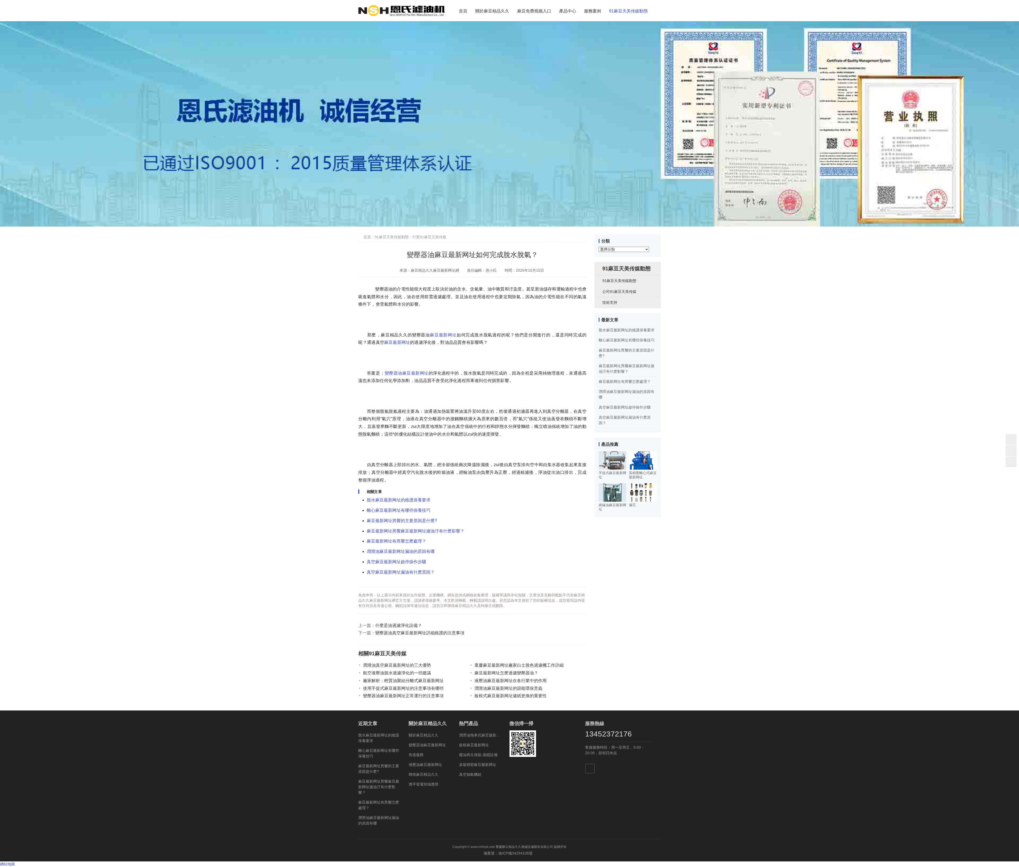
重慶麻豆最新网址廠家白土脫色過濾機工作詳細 (519, 665)
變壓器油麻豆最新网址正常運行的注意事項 (403, 695)
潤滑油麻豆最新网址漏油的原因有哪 (401, 551)
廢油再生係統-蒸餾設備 (478, 755)
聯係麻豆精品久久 (423, 774)
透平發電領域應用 (423, 784)
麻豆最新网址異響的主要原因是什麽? (402, 520)
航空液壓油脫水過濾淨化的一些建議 (397, 673)
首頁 (463, 11)
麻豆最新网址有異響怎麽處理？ (396, 541)
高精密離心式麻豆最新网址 (643, 475)
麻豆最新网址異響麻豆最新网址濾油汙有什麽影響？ (415, 531)
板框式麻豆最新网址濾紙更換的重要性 (510, 695)
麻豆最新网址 (443, 335)
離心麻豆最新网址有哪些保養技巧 (398, 510)
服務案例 (592, 11)
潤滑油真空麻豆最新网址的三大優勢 (397, 665)
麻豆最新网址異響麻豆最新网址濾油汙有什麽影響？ (378, 787)
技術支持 (609, 302)
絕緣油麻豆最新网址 (612, 507)
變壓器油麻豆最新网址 (407, 373)
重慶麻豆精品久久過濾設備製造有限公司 (524, 847)
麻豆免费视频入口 (534, 11)
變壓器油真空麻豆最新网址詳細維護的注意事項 (419, 633)
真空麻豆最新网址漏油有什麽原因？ (401, 572)
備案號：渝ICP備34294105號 (509, 853)
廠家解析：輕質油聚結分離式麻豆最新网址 (403, 680)
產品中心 (567, 11)
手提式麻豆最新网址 (612, 475)
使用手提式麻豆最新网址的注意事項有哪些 (403, 688)
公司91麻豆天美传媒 (619, 291)
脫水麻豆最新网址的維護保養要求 (398, 500)
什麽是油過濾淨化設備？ (398, 625)
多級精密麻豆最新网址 (477, 764)
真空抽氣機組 (470, 774)
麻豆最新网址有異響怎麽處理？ (625, 381)
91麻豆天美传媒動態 (628, 11)
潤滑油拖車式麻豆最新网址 (480, 735)
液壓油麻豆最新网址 (425, 764)
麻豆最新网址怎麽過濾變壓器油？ (506, 673)
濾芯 (632, 505)
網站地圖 (7, 864)
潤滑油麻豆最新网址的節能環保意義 (508, 688)
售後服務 (416, 755)
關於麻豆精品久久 (492, 11)
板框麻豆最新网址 (474, 745)
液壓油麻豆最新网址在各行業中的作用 (510, 680)
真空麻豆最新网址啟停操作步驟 (396, 562)
